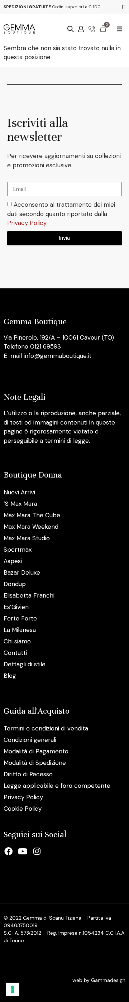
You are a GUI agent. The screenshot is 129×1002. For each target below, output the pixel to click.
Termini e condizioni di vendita (46, 728)
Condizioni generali (30, 740)
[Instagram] (37, 851)
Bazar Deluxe (22, 572)
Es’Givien (16, 607)
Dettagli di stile (25, 664)
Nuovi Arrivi (19, 492)
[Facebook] (9, 851)
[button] (119, 29)
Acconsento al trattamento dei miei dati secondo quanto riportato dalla (61, 214)
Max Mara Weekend (31, 527)
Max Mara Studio (27, 538)
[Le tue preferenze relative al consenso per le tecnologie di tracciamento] (12, 989)
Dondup (15, 584)
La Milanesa (20, 630)
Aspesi (13, 561)
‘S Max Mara (20, 504)
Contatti (15, 653)
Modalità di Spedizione (35, 763)
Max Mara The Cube (32, 515)
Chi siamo (17, 641)
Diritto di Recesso (28, 774)
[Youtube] (23, 851)
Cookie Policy (23, 808)
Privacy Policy (27, 223)
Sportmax (18, 549)
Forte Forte (20, 618)
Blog (10, 676)
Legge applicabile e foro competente (57, 786)
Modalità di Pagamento (36, 751)
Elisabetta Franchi (29, 595)
